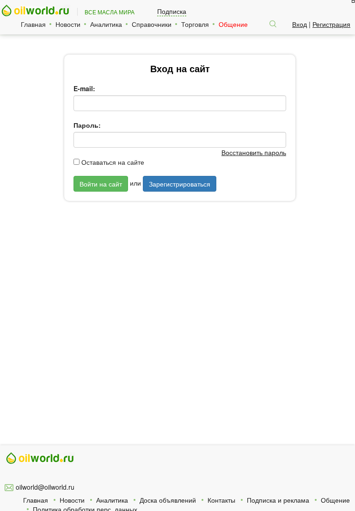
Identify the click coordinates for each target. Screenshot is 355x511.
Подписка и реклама (278, 500)
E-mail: (84, 88)
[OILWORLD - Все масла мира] (35, 11)
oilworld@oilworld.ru (45, 487)
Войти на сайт (101, 183)
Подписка (171, 11)
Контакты (221, 500)
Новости (67, 24)
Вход (299, 24)
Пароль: (87, 125)
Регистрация (331, 24)
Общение (233, 24)
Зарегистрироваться (179, 183)
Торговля (195, 24)
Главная (33, 24)
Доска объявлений (168, 500)
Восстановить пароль (253, 152)
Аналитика (106, 24)
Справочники (151, 24)
